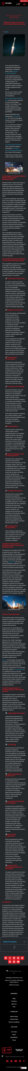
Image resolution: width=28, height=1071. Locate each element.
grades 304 (11, 561)
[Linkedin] (14, 958)
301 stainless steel (18, 669)
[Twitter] (22, 958)
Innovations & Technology (14, 15)
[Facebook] (6, 958)
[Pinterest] (18, 958)
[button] (24, 4)
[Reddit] (10, 962)
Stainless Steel (14, 16)
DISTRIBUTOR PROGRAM (19, 1050)
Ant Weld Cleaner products (13, 144)
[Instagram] (10, 958)
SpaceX (4, 660)
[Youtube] (18, 962)
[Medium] (14, 962)
